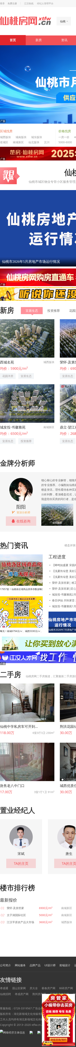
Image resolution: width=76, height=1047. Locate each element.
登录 (2, 3)
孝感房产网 (21, 994)
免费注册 (12, 3)
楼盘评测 (70, 545)
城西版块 (5, 137)
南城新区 (18, 142)
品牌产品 (35, 965)
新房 (38, 40)
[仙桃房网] (25, 21)
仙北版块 (33, 142)
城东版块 (36, 137)
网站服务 (20, 965)
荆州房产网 (39, 994)
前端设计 (64, 965)
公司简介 (5, 965)
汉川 (46, 142)
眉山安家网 (19, 988)
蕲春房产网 (48, 988)
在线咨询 (23, 521)
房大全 (34, 988)
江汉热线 (29, 3)
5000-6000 (65, 142)
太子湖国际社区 (16, 915)
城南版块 (21, 137)
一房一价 (63, 137)
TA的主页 (21, 863)
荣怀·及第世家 (15, 908)
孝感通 (4, 988)
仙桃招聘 (5, 994)
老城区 (4, 142)
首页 (13, 40)
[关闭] (72, 996)
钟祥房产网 (66, 988)
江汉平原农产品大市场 (20, 922)
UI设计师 (50, 965)
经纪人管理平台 (45, 3)
